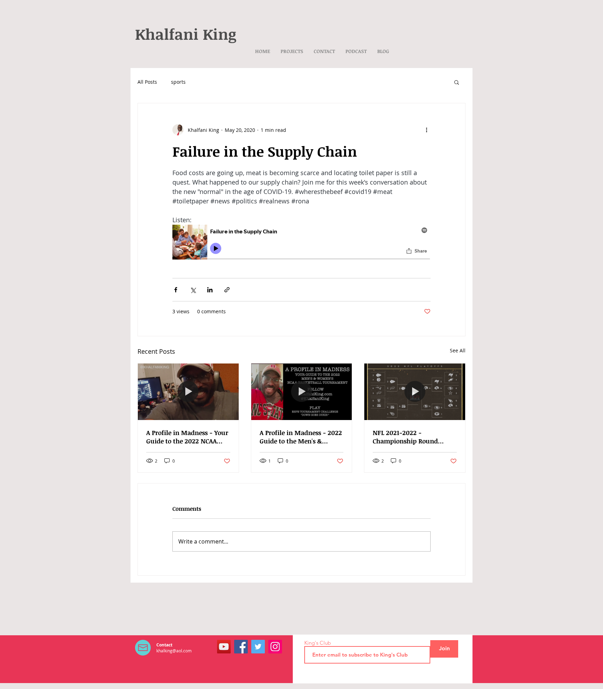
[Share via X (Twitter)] (192, 289)
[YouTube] (224, 646)
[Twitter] (258, 646)
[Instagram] (275, 646)
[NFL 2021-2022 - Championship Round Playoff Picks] (414, 392)
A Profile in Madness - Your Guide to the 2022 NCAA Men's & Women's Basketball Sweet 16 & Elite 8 (187, 436)
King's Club (317, 642)
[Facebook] (241, 646)
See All (458, 350)
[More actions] (426, 130)
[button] (456, 82)
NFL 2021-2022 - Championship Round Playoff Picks (405, 436)
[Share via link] (227, 289)
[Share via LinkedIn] (210, 289)
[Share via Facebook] (175, 289)
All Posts (147, 81)
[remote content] (301, 243)
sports (178, 81)
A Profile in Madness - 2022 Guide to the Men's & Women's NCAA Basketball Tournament (301, 436)
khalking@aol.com (174, 650)
